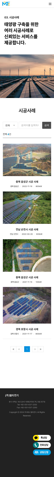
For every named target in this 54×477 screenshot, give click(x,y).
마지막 (41, 349)
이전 (19, 349)
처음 (13, 349)
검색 (46, 125)
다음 (35, 349)
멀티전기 (6, 4)
